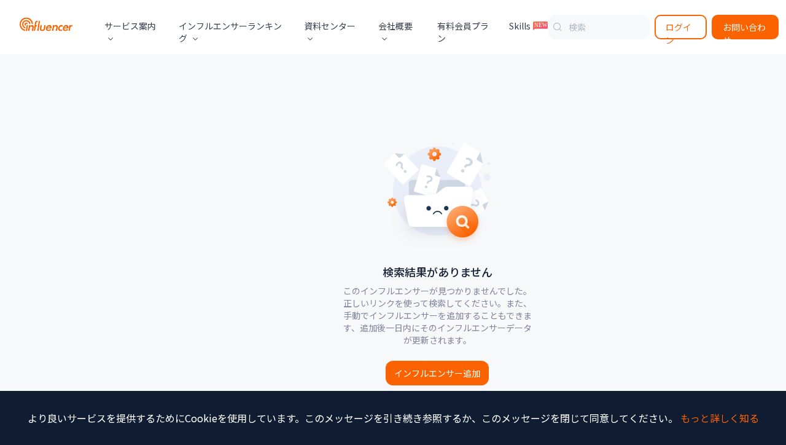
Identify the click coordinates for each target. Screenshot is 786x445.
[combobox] (599, 27)
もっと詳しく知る (719, 418)
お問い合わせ (744, 30)
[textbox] (599, 27)
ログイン (678, 30)
